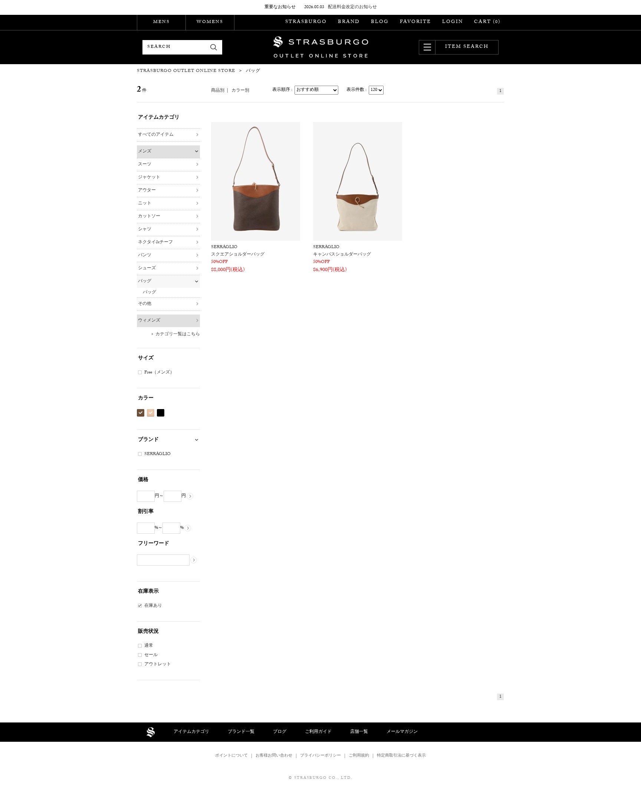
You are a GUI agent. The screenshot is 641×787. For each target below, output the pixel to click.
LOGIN (452, 22)
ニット (144, 203)
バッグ (144, 281)
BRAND (349, 22)
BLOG (380, 22)
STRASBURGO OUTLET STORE (320, 47)
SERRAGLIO (157, 454)
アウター (147, 190)
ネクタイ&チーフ (155, 242)
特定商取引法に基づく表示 (401, 756)
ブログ (279, 732)
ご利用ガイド (318, 732)
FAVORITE (415, 22)
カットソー (149, 216)
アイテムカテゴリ (191, 732)
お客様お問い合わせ (274, 756)
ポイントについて (231, 756)
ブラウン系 (140, 413)
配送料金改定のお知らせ (352, 7)
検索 (214, 47)
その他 (144, 304)
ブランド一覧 (241, 732)
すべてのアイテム (156, 135)
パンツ (144, 255)
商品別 (217, 91)
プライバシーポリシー (320, 756)
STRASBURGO (306, 22)
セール (151, 655)
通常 (148, 646)
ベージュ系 (150, 413)
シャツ (144, 229)
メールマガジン (402, 732)
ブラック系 (160, 413)
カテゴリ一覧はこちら (177, 334)
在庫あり (153, 606)
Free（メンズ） (159, 372)
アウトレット (157, 664)
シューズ (147, 268)
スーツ (144, 164)
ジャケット (149, 177)
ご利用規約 (359, 756)
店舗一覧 (359, 732)
